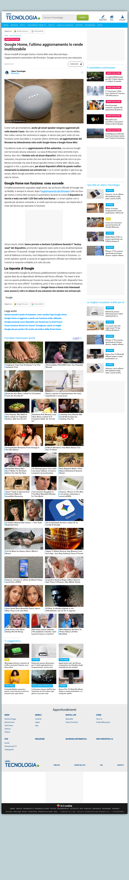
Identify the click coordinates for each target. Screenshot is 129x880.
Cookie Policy (32, 811)
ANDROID (14, 25)
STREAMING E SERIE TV (36, 25)
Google (9, 297)
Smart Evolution (72, 722)
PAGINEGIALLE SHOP (42, 808)
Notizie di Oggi (10, 719)
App (36, 725)
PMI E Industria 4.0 (104, 739)
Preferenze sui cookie (45, 811)
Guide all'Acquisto (103, 722)
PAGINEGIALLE (28, 808)
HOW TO (51, 25)
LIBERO (12, 808)
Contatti (120, 765)
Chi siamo (9, 811)
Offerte (7, 732)
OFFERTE (79, 25)
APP (6, 660)
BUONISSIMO (106, 808)
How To (99, 719)
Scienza (8, 729)
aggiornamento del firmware (55, 191)
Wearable (69, 719)
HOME (6, 35)
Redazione (40, 739)
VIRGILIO (19, 808)
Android (38, 719)
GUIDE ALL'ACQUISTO (65, 25)
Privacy (24, 811)
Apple (37, 722)
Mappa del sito (79, 765)
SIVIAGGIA (87, 808)
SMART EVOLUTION (15, 35)
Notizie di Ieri (9, 722)
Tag (101, 765)
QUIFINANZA (96, 808)
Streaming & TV (11, 746)
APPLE (22, 25)
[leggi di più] (82, 72)
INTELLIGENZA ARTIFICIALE (42, 686)
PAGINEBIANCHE (63, 808)
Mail (111, 20)
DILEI (81, 808)
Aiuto (55, 811)
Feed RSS (57, 765)
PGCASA (53, 808)
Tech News (9, 725)
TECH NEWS (64, 660)
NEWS (6, 25)
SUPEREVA (115, 808)
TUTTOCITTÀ (74, 808)
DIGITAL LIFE (71, 715)
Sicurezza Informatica (76, 739)
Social (7, 743)
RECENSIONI (90, 25)
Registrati (103, 20)
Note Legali (17, 811)
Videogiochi (9, 749)
